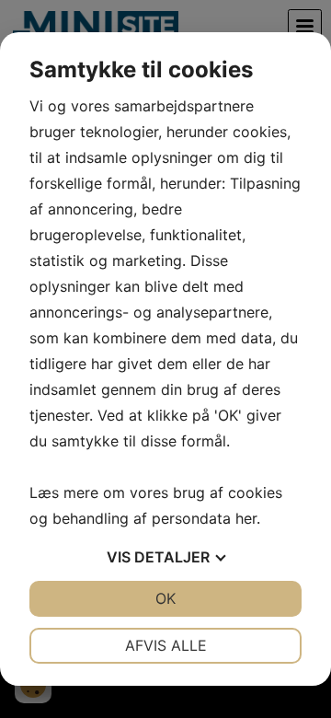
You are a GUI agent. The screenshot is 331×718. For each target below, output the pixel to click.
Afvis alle (166, 645)
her (246, 518)
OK (165, 598)
